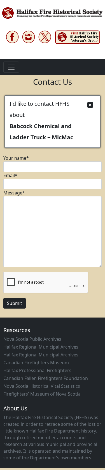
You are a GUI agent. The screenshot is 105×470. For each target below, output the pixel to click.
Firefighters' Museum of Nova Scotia (42, 394)
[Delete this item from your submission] (90, 105)
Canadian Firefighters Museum (36, 362)
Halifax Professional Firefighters (37, 370)
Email (10, 175)
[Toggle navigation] (11, 67)
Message (14, 193)
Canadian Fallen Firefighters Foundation (45, 378)
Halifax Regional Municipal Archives (40, 347)
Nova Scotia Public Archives (32, 339)
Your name (16, 158)
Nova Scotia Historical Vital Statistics (41, 386)
